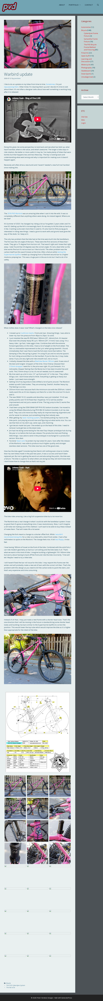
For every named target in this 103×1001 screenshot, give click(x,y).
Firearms (84, 53)
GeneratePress (66, 998)
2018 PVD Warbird (14, 213)
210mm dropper (15, 366)
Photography (86, 67)
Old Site (84, 117)
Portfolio (73, 5)
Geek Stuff (85, 56)
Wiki (83, 120)
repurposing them (11, 87)
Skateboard (86, 71)
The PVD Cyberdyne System (15, 985)
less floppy (59, 539)
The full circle (10, 987)
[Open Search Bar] (98, 5)
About (62, 5)
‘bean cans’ (20, 441)
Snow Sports (86, 74)
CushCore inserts (27, 333)
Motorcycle (85, 64)
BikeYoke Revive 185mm (44, 361)
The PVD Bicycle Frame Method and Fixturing (90, 47)
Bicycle (8, 983)
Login (83, 123)
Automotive (86, 27)
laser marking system (31, 418)
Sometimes (50, 84)
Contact (89, 5)
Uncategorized (87, 77)
